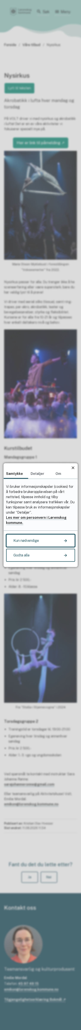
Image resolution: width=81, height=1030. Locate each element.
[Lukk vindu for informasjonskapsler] (72, 467)
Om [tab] (58, 473)
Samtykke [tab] (14, 473)
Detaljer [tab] (37, 473)
